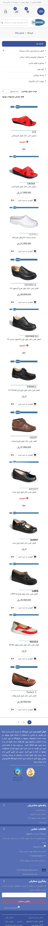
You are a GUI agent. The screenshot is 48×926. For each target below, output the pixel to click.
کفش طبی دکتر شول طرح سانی (24, 543)
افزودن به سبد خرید (25, 200)
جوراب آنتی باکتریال (36, 81)
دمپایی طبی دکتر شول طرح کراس (24, 186)
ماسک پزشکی (38, 75)
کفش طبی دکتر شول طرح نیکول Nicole (24, 645)
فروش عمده (25, 2)
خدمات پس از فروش (38, 814)
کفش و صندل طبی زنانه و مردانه (31, 51)
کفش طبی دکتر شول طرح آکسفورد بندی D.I (24, 339)
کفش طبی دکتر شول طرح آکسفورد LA (24, 288)
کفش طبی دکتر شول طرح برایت (24, 492)
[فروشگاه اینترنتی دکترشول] (38, 22)
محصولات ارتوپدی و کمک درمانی (32, 57)
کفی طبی (40, 69)
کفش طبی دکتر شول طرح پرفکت (24, 696)
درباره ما (15, 2)
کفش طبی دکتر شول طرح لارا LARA (24, 594)
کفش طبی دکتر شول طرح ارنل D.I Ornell (24, 390)
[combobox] (15, 22)
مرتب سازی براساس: (29, 91)
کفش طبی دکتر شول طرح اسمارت (24, 441)
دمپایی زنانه (9, 921)
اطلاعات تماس (36, 2)
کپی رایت (42, 822)
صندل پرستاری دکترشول (36, 918)
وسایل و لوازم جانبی (36, 63)
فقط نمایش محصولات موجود (13, 97)
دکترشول (20, 922)
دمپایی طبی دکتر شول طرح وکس (24, 135)
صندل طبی (9, 917)
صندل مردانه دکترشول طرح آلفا (24, 237)
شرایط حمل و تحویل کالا (37, 818)
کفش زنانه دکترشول (34, 921)
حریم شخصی (41, 810)
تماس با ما (6, 2)
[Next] (18, 722)
